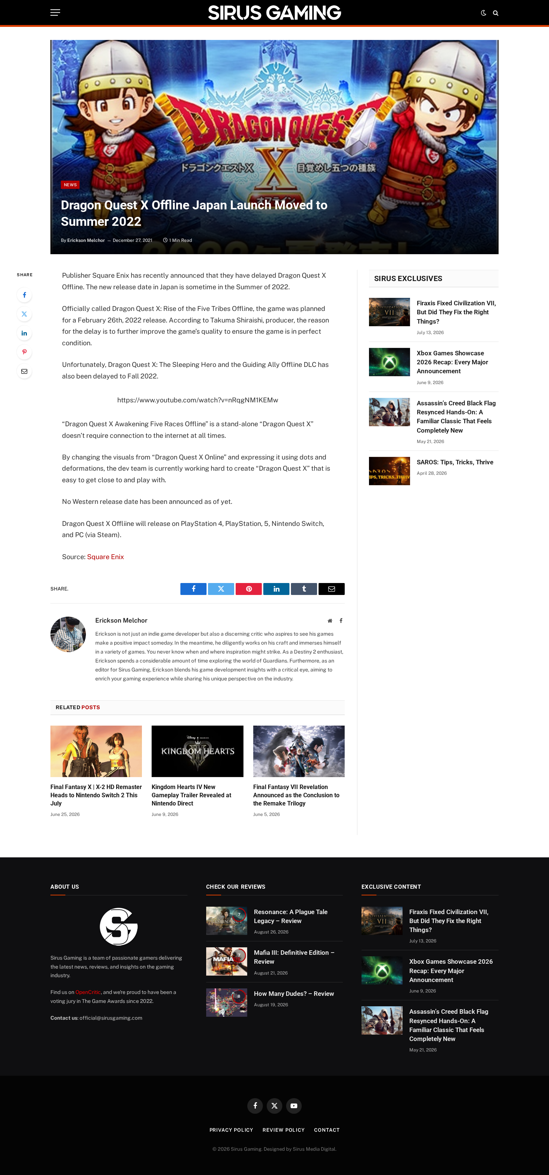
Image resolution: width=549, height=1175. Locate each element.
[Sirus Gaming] (274, 12)
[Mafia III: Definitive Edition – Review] (226, 961)
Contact (326, 1130)
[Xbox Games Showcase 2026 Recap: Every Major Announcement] (389, 362)
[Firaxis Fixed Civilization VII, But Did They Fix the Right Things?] (389, 312)
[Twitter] (24, 313)
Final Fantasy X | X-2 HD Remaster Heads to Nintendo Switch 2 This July (96, 795)
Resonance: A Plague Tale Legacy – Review (291, 916)
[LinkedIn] (24, 332)
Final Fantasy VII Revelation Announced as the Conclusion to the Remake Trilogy (296, 795)
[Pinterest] (24, 352)
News (70, 185)
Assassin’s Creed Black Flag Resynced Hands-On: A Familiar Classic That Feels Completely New (456, 416)
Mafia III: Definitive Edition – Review (294, 957)
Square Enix (105, 557)
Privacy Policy (232, 1130)
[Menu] (55, 12)
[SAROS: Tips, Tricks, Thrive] (389, 471)
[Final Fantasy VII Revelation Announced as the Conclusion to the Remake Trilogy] (299, 751)
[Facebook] (24, 294)
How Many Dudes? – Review (294, 993)
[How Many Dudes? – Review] (226, 1002)
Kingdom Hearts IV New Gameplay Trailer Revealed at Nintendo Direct (191, 795)
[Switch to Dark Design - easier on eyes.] (483, 13)
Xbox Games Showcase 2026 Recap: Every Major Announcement (452, 362)
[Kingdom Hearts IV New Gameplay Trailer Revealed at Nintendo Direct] (197, 751)
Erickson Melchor (86, 240)
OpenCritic (88, 992)
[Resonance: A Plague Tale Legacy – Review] (226, 921)
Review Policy (284, 1130)
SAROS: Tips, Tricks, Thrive (455, 462)
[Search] (495, 12)
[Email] (24, 371)
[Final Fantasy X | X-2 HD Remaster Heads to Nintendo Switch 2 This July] (96, 751)
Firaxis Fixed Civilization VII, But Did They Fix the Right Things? (456, 312)
